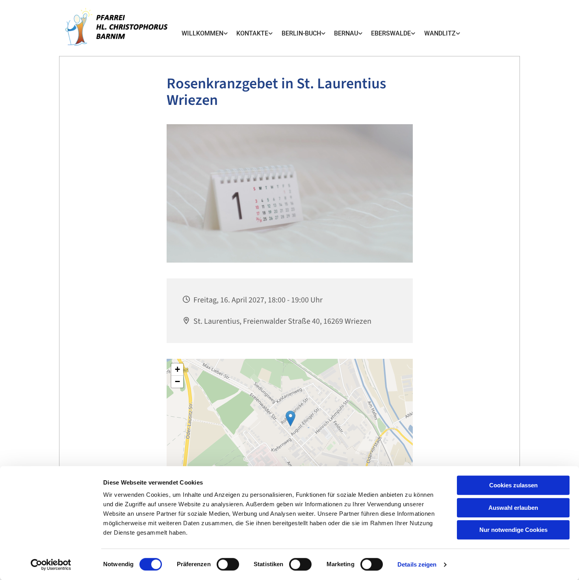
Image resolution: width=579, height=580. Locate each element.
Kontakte (252, 33)
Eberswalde (391, 33)
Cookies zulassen (513, 485)
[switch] (228, 564)
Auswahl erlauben (513, 507)
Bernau (346, 33)
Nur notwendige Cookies (513, 529)
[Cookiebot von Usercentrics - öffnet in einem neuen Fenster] (51, 565)
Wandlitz (440, 33)
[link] (204, 33)
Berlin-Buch (301, 33)
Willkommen (202, 33)
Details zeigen (416, 564)
